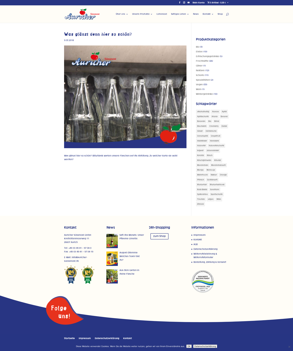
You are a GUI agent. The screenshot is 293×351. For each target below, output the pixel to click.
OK (189, 346)
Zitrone (200, 204)
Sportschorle (216, 194)
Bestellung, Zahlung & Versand (210, 262)
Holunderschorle (216, 145)
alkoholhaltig (203, 112)
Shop (220, 14)
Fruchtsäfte (202, 61)
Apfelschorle (203, 116)
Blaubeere (201, 126)
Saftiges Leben (178, 14)
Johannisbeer (213, 150)
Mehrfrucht (202, 175)
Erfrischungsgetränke (207, 56)
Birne (216, 121)
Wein (198, 89)
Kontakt (207, 14)
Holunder (201, 145)
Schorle (200, 75)
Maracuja (211, 170)
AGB (196, 244)
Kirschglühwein (204, 160)
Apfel (224, 112)
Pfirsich (200, 180)
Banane (224, 116)
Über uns (120, 14)
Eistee (199, 52)
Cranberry (214, 126)
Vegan (199, 85)
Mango (200, 170)
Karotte (200, 155)
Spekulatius (202, 194)
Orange (223, 175)
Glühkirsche (211, 131)
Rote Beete (202, 189)
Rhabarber (202, 185)
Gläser (199, 66)
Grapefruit (215, 136)
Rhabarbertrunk (217, 185)
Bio (197, 47)
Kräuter (217, 160)
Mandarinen (202, 165)
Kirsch (209, 155)
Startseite (69, 338)
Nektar (214, 175)
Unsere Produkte (141, 14)
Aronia (215, 116)
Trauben (201, 199)
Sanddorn (214, 189)
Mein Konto (199, 3)
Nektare (200, 70)
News (196, 14)
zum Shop (159, 236)
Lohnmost (162, 14)
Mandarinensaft (218, 165)
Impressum (200, 235)
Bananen (201, 121)
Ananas (215, 112)
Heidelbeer (202, 141)
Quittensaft (212, 180)
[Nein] (289, 346)
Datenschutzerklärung (205, 249)
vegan (210, 199)
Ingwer (200, 150)
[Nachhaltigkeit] (202, 292)
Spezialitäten (203, 80)
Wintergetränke (204, 94)
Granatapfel (202, 136)
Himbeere (214, 141)
